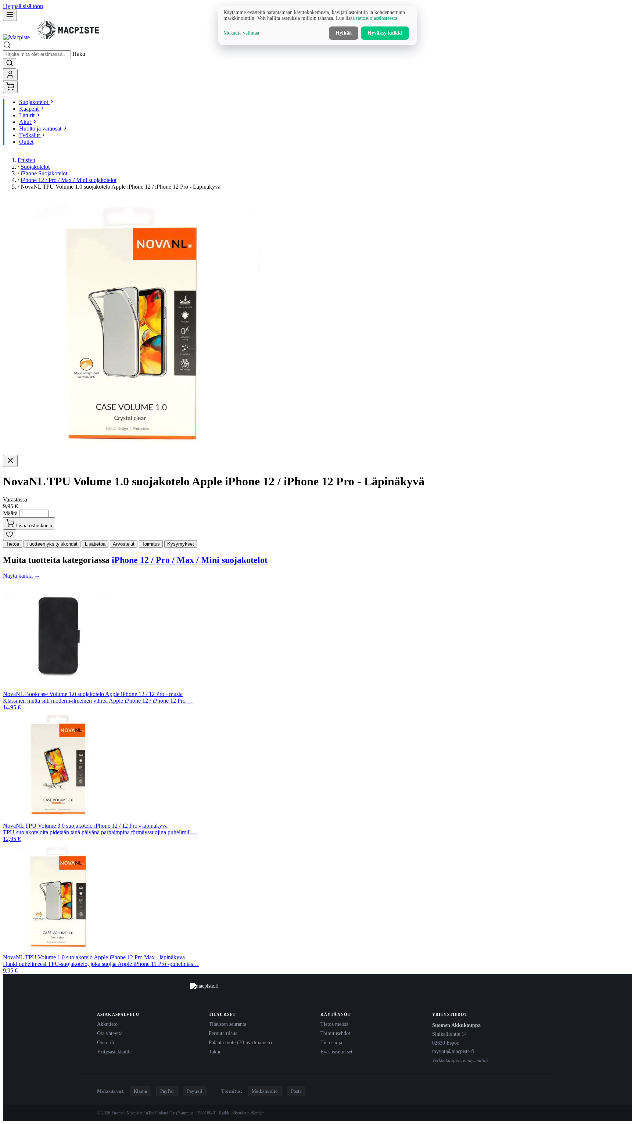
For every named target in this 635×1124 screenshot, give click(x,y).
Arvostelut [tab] (123, 544)
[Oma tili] (10, 75)
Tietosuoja (331, 1042)
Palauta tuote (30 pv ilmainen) (240, 1042)
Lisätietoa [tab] (95, 544)
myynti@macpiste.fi (453, 1051)
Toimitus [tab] (151, 544)
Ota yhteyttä (109, 1033)
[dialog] (317, 25)
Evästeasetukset (336, 1052)
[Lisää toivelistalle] (9, 534)
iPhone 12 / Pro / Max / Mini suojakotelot (68, 180)
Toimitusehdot (335, 1033)
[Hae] (9, 63)
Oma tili (105, 1042)
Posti (296, 1091)
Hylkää (344, 33)
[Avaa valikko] (10, 15)
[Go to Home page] (54, 37)
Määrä (10, 513)
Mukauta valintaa (241, 33)
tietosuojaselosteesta (376, 18)
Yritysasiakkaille (114, 1052)
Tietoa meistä (334, 1024)
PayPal (167, 1091)
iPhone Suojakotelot (44, 173)
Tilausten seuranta (227, 1024)
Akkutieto (107, 1024)
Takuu (215, 1052)
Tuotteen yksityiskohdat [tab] (52, 544)
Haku (78, 54)
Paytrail (194, 1091)
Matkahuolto (265, 1091)
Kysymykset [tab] (180, 544)
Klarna (140, 1091)
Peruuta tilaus (223, 1033)
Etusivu (26, 160)
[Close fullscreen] (10, 461)
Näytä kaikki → (21, 575)
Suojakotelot (35, 167)
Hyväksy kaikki (384, 33)
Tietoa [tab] (12, 544)
